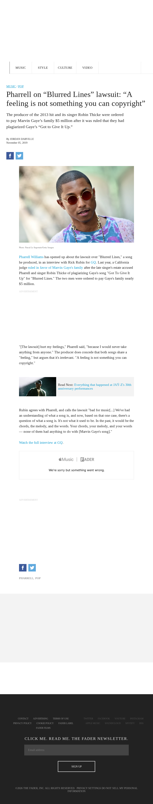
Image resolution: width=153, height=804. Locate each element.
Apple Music (92, 723)
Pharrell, (26, 578)
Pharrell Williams (31, 257)
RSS (141, 723)
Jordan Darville (22, 139)
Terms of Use (61, 718)
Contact (23, 718)
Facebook (104, 718)
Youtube (120, 718)
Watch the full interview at (41, 442)
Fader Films (43, 728)
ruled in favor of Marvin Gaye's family (55, 267)
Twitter (88, 718)
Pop (21, 86)
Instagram (136, 718)
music (11, 86)
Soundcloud (113, 723)
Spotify (130, 723)
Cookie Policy (45, 723)
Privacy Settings (89, 788)
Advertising (40, 718)
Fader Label (65, 723)
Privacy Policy (22, 723)
